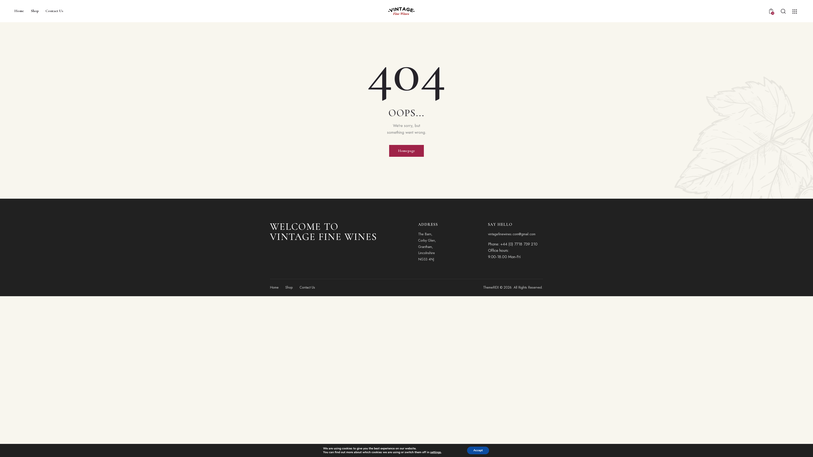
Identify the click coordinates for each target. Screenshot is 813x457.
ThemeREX (491, 287)
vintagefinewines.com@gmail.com (511, 234)
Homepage (406, 150)
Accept (478, 450)
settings (435, 452)
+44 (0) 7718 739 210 (519, 244)
